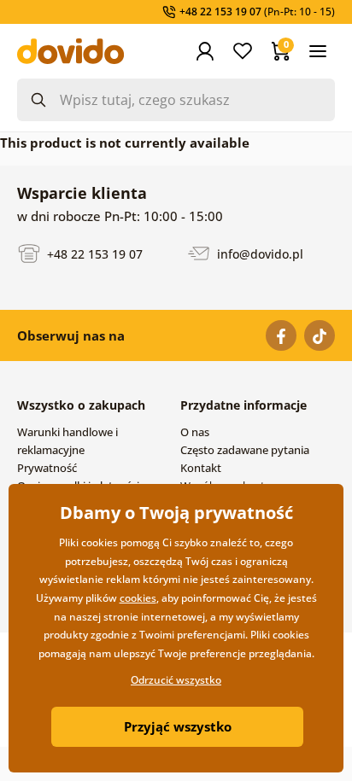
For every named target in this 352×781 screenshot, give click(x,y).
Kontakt (200, 467)
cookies (138, 598)
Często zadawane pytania (244, 450)
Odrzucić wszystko (176, 680)
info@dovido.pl (258, 253)
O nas (194, 432)
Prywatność (47, 467)
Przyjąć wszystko (178, 726)
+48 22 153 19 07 (93, 253)
